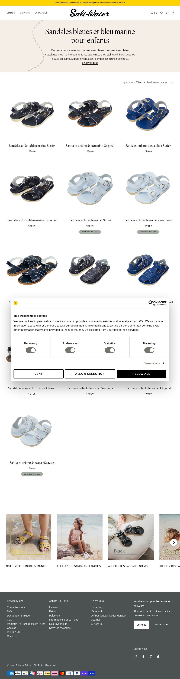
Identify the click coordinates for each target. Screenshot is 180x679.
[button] (173, 542)
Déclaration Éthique (18, 615)
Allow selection (90, 373)
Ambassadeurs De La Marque (108, 615)
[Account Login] (167, 13)
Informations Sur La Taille (63, 619)
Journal (95, 619)
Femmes (10, 13)
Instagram (97, 607)
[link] (137, 657)
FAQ (9, 611)
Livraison (54, 607)
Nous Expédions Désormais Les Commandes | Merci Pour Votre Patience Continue (90, 3)
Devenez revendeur (60, 628)
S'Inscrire (96, 623)
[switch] (70, 350)
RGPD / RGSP (15, 632)
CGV (9, 619)
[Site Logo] (90, 13)
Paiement (54, 615)
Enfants (25, 13)
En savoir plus (90, 62)
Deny (38, 373)
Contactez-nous (16, 607)
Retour (53, 611)
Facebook (96, 611)
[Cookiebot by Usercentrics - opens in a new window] (151, 303)
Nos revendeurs (58, 623)
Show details (152, 363)
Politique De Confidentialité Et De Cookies (26, 625)
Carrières (12, 636)
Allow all (141, 373)
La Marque (41, 13)
